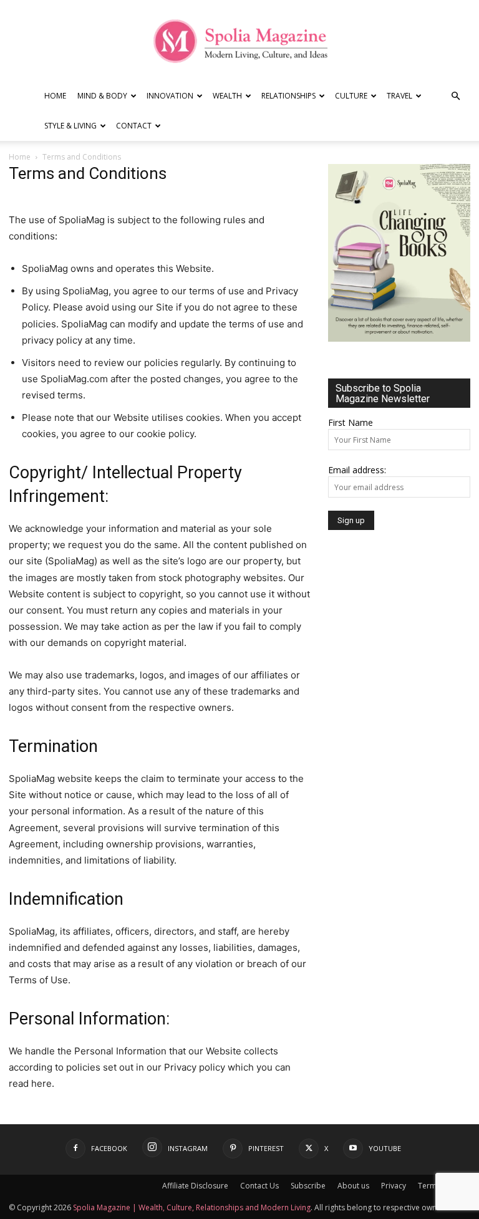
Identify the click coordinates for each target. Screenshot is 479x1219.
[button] (455, 96)
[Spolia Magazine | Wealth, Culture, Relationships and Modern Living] (239, 41)
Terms (429, 1185)
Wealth (227, 95)
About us (353, 1185)
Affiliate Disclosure (195, 1185)
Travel (399, 95)
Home (55, 95)
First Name (350, 422)
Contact (134, 125)
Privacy (393, 1185)
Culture (351, 95)
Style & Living (70, 125)
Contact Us (259, 1185)
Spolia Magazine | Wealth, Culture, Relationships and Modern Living (192, 1207)
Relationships (288, 95)
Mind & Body (102, 95)
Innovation (170, 95)
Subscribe (308, 1185)
